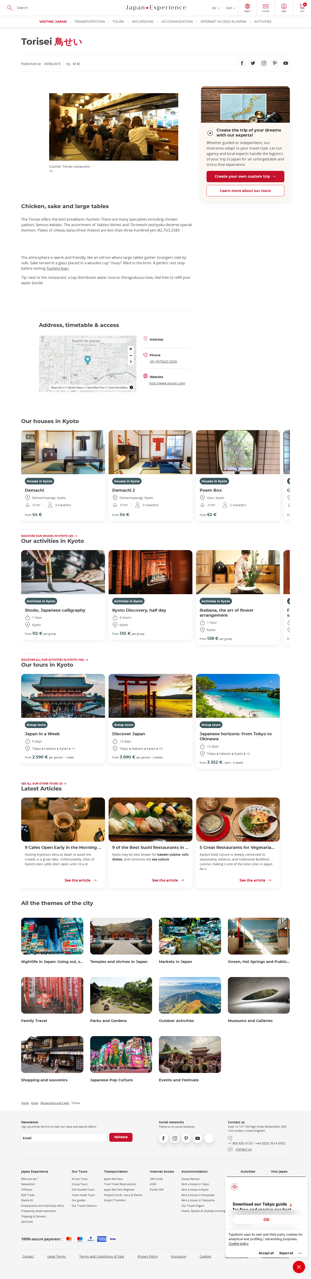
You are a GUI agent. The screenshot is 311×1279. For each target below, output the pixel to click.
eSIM (153, 1184)
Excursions (142, 21)
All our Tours (80, 1179)
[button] (87, 360)
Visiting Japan (52, 21)
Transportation (89, 21)
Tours (118, 21)
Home (25, 1103)
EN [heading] (214, 8)
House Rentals (190, 1179)
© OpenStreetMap (116, 387)
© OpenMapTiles (94, 387)
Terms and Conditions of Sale (101, 1256)
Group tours (36, 725)
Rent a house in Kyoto (195, 1189)
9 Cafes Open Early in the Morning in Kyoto (63, 847)
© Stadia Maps (74, 387)
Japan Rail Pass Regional (119, 1189)
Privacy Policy (148, 1256)
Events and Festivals (179, 1080)
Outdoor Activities (176, 1021)
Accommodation (177, 21)
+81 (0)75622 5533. (163, 361)
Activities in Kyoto (41, 601)
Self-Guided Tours (83, 1189)
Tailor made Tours (83, 1195)
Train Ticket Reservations (120, 1184)
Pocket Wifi (157, 1189)
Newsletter (28, 1184)
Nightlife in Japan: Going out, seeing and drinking (52, 962)
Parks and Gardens (108, 1021)
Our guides (79, 1200)
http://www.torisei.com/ (167, 383)
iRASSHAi (27, 1222)
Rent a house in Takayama (198, 1200)
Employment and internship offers (42, 1205)
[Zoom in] (130, 349)
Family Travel (34, 1021)
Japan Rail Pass (113, 1179)
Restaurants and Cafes (55, 1103)
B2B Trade (28, 1195)
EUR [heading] (229, 8)
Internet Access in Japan (223, 21)
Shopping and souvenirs (44, 1080)
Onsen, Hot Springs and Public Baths (259, 962)
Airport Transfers (115, 1200)
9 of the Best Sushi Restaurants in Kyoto (150, 847)
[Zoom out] (130, 355)
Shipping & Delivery (33, 1216)
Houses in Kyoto (39, 481)
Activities (263, 21)
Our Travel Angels (192, 1205)
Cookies (205, 1256)
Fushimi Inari (57, 268)
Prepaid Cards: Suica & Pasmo (123, 1195)
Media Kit (27, 1200)
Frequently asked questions (38, 1211)
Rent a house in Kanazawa (197, 1195)
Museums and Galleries (250, 1021)
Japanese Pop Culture (111, 1080)
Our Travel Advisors (84, 1205)
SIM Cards (156, 1179)
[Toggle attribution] (131, 387)
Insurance (178, 1256)
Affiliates (26, 1189)
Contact (28, 1256)
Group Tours (80, 1184)
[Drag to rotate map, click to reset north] (130, 362)
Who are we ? (29, 1179)
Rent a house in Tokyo (195, 1184)
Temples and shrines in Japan (119, 962)
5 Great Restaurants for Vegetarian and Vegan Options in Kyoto (238, 847)
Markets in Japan (175, 962)
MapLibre (57, 387)
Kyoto (34, 1103)
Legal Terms (56, 1256)
